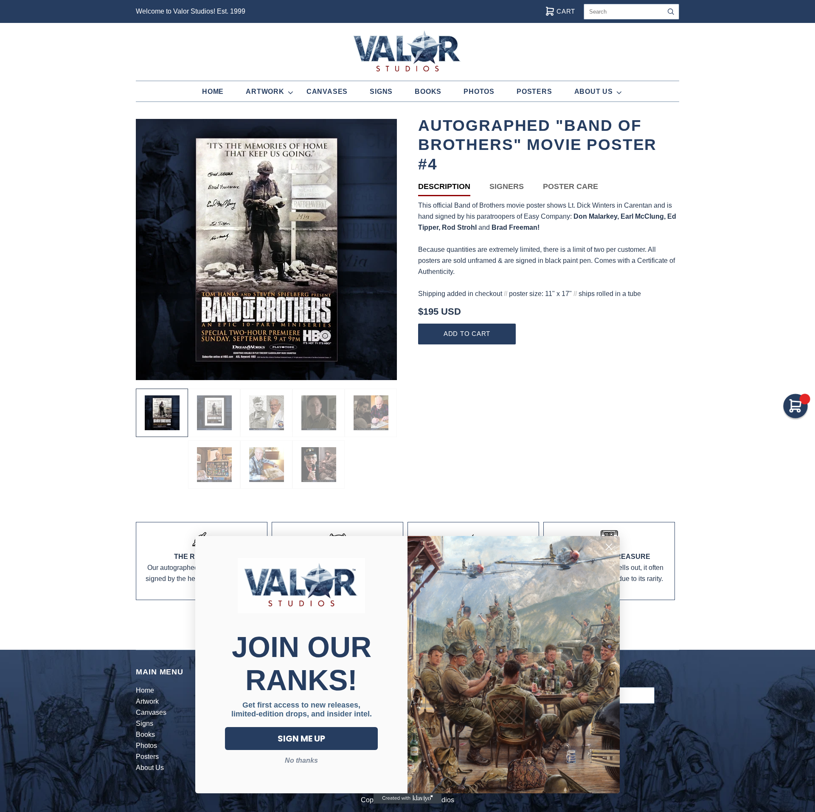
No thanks (301, 760)
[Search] (671, 12)
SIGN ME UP (301, 738)
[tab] (453, 188)
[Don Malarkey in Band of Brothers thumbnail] (318, 413)
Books (428, 91)
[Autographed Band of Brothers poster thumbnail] (162, 413)
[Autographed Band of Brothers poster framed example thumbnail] (214, 413)
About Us (593, 91)
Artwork (265, 91)
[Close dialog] (608, 546)
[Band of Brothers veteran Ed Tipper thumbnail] (318, 464)
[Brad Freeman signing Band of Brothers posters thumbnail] (266, 464)
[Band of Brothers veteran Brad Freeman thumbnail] (214, 464)
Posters (534, 91)
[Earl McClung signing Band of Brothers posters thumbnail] (371, 413)
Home (213, 91)
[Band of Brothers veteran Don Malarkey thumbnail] (266, 413)
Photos (479, 91)
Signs (381, 91)
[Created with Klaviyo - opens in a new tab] (407, 798)
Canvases (327, 91)
